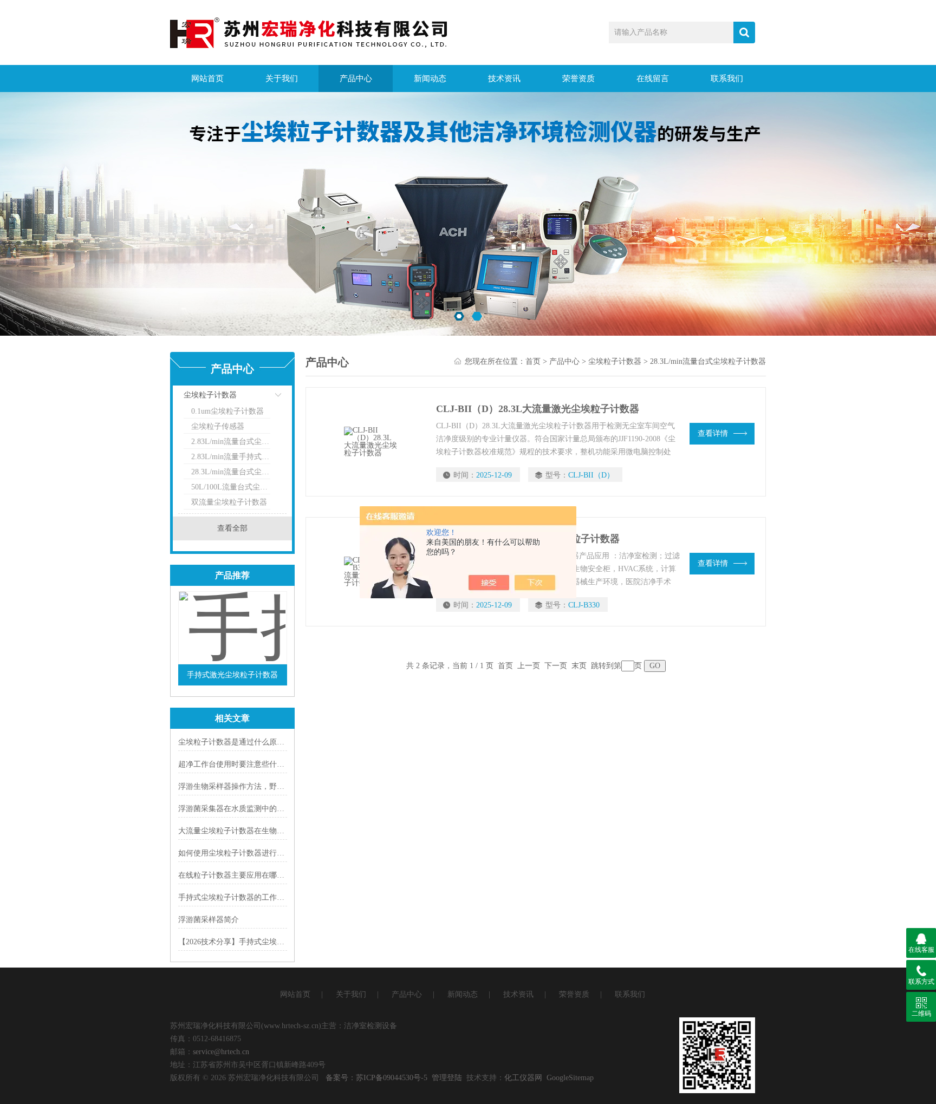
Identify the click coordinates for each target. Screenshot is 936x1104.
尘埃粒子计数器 (210, 395)
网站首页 (207, 78)
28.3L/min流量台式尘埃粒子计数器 (230, 472)
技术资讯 (504, 78)
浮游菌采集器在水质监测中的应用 (235, 809)
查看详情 (713, 433)
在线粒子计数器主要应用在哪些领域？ (242, 875)
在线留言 (652, 78)
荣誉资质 (578, 78)
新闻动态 (430, 78)
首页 (533, 361)
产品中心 (356, 78)
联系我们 (727, 78)
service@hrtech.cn (221, 1052)
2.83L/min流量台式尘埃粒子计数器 (230, 441)
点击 (265, 397)
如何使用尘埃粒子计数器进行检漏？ (239, 853)
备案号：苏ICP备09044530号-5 (376, 1078)
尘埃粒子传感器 (217, 426)
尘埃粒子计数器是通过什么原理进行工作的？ (254, 742)
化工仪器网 (523, 1078)
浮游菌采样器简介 (208, 920)
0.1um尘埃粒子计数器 (227, 411)
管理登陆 (447, 1078)
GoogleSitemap (570, 1078)
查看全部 (232, 528)
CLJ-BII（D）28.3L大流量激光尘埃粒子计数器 (537, 408)
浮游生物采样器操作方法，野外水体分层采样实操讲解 (269, 786)
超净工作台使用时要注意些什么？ (235, 764)
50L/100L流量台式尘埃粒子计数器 (230, 487)
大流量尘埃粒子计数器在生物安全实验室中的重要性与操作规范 (284, 831)
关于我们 (281, 78)
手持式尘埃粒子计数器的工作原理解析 (242, 897)
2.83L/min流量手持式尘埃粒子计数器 (230, 457)
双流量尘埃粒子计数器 (229, 502)
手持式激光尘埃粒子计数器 (232, 675)
